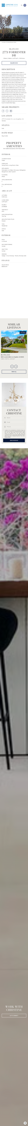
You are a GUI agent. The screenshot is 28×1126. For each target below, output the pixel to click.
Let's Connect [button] (14, 1015)
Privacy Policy (8, 436)
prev (12, 366)
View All (14, 371)
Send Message (14, 440)
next (16, 366)
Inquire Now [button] (14, 63)
